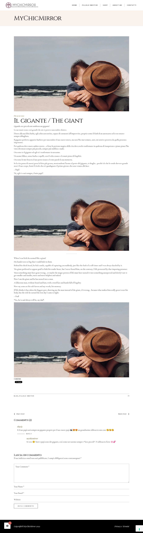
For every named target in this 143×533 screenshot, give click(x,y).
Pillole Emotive (26, 396)
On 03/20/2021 (19, 116)
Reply (29, 434)
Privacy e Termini (122, 526)
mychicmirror (32, 438)
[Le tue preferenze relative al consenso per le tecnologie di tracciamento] (139, 529)
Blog (16, 396)
